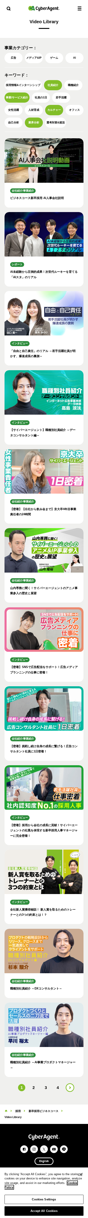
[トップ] (6, 1111)
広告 (13, 57)
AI (74, 57)
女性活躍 (13, 109)
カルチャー (54, 109)
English (44, 1161)
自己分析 (13, 122)
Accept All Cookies (43, 1211)
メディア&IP (34, 57)
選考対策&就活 (55, 122)
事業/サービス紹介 (17, 97)
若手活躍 (61, 97)
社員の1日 (41, 97)
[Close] (81, 1175)
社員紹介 (53, 85)
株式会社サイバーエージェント (44, 8)
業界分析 (33, 122)
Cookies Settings (44, 1199)
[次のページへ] (70, 1087)
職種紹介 (73, 85)
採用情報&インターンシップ (23, 85)
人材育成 (33, 109)
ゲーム (54, 57)
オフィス (74, 109)
